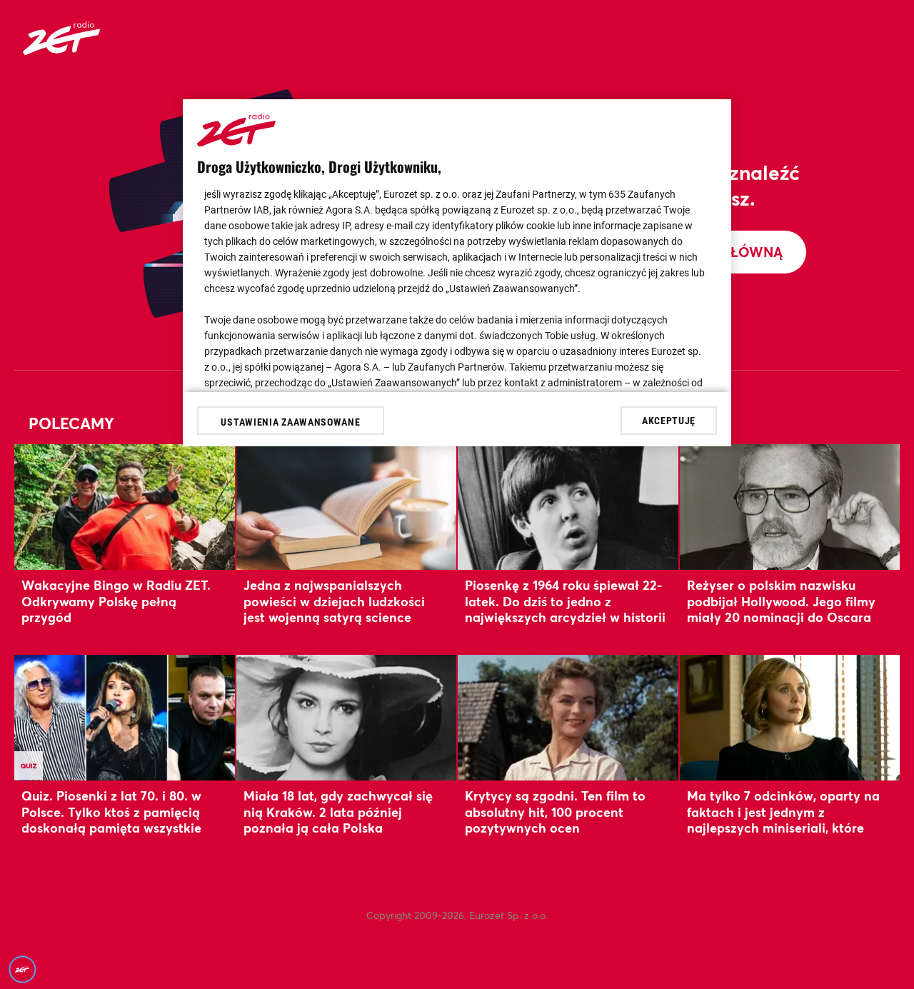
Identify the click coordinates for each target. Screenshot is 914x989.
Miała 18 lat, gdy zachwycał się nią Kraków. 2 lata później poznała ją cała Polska (338, 811)
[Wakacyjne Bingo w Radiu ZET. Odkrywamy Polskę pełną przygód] (124, 506)
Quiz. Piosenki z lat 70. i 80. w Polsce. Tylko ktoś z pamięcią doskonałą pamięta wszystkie (111, 811)
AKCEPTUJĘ (668, 420)
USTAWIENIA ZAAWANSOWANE (290, 422)
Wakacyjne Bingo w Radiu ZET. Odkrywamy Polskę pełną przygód (116, 601)
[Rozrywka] (61, 50)
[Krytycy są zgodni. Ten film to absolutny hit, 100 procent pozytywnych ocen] (568, 717)
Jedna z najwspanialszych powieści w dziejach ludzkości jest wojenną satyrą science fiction (334, 608)
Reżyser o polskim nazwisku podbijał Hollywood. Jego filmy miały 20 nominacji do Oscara (781, 601)
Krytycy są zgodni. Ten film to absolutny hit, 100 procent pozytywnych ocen (555, 811)
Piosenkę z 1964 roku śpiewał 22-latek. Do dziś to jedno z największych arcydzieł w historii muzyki (565, 608)
